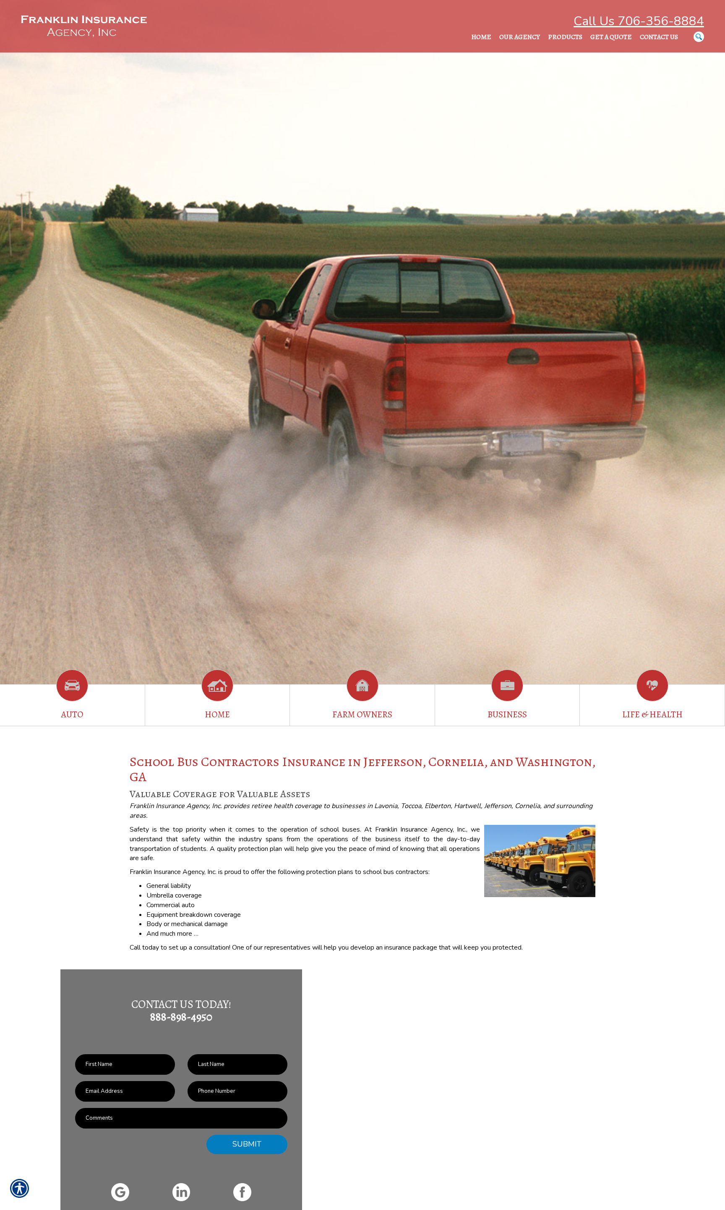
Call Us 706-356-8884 (639, 21)
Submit (246, 1144)
